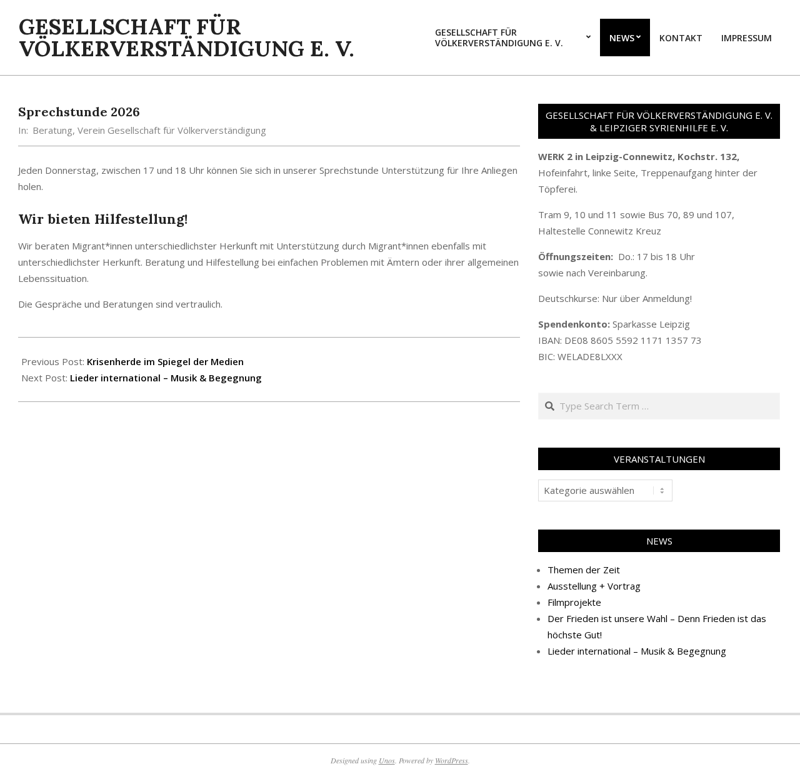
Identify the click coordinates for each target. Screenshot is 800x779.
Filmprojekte (574, 602)
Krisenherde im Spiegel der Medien (165, 361)
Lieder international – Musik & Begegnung (166, 377)
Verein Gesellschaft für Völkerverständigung (172, 130)
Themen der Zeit (584, 569)
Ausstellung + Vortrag (594, 586)
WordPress (451, 760)
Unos (387, 760)
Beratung (52, 130)
